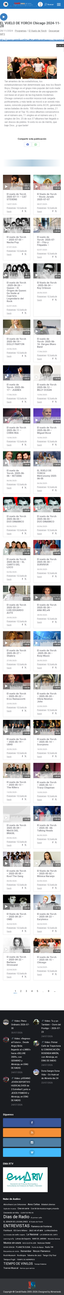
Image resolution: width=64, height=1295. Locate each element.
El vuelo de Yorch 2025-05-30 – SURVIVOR (46, 562)
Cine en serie (23, 1208)
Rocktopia (21, 1255)
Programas (20, 30)
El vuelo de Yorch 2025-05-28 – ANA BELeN (46, 608)
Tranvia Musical (10, 1268)
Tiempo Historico (40, 1264)
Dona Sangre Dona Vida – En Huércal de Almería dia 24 (50, 1075)
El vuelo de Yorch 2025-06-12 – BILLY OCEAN (46, 387)
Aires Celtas (34, 1204)
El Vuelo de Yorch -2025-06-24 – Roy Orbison (47, 285)
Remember (26, 1251)
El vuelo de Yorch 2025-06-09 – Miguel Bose (46, 430)
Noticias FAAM (44, 1243)
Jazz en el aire (36, 1230)
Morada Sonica (54, 1239)
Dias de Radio (16, 1217)
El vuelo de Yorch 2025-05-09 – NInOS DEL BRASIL (16, 829)
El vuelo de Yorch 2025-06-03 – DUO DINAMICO (16, 519)
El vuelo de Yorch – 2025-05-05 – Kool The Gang (16, 874)
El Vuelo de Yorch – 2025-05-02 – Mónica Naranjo (47, 874)
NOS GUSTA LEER (29, 1243)
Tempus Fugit (9, 1259)
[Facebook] (22, 211)
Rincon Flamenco (41, 1251)
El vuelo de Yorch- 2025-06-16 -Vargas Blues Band (46, 343)
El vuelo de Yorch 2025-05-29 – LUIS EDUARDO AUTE (16, 609)
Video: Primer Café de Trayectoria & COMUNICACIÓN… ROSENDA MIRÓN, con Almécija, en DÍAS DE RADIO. (51, 1051)
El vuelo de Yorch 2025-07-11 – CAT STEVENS (17, 197)
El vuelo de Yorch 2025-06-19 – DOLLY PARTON (16, 342)
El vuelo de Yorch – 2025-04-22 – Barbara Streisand (16, 961)
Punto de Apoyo (38, 1247)
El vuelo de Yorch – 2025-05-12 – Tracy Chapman (46, 785)
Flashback (7, 1231)
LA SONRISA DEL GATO (49, 1235)
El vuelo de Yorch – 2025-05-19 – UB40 (16, 742)
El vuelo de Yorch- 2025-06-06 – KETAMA (16, 473)
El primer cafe (36, 1218)
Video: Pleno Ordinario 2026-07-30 (20, 1025)
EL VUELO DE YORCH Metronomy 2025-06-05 (47, 474)
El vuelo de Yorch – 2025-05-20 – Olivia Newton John (46, 697)
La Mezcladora (51, 1230)
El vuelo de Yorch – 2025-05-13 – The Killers (16, 785)
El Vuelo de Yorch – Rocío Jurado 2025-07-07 (47, 197)
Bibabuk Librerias (48, 1204)
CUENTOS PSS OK (27, 1213)
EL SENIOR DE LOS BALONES (15, 1222)
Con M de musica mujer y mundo (45, 1208)
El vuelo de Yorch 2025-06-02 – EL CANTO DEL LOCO (16, 563)
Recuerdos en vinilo (11, 1251)
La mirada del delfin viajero (14, 1235)
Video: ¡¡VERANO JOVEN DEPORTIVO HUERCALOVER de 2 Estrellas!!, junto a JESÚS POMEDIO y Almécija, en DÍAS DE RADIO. (20, 1089)
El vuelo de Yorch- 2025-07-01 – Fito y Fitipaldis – (46, 241)
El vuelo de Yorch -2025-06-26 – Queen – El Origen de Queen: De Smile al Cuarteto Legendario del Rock (16, 292)
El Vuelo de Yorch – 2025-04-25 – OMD (16, 917)
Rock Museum (9, 1255)
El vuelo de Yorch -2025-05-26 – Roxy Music (46, 653)
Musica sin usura (12, 1242)
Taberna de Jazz (34, 1255)
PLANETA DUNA (23, 1247)
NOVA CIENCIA (8, 1247)
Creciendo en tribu (11, 1213)
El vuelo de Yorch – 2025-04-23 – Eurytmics (46, 917)
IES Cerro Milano (20, 1230)
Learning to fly (8, 1239)
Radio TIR (49, 1247)
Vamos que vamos (27, 1268)
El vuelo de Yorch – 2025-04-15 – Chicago (46, 960)
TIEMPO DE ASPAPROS (26, 1260)
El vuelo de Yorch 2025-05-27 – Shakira (16, 653)
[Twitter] (25, 211)
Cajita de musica (9, 1209)
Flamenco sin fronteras (41, 1226)
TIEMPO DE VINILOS (18, 1263)
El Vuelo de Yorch (38, 30)
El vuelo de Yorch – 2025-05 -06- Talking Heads (46, 828)
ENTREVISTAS (16, 1226)
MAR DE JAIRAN (39, 1239)
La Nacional (32, 1234)
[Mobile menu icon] (59, 4)
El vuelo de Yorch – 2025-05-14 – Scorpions (46, 742)
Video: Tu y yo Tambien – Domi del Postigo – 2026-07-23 (51, 1026)
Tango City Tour (49, 1255)
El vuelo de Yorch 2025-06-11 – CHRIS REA (16, 430)
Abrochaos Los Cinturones (14, 1204)
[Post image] (6, 1022)
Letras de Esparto (23, 1239)
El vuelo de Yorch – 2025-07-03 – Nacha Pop (16, 240)
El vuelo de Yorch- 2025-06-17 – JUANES (16, 387)
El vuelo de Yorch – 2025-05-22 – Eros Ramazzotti (16, 696)
